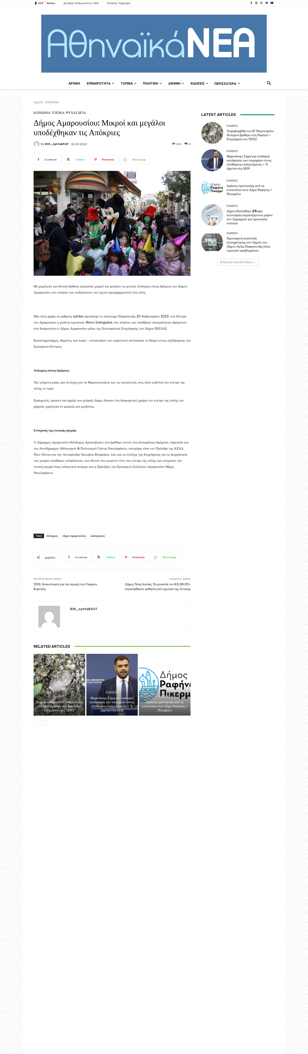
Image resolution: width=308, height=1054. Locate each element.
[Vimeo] (266, 3)
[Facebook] (251, 3)
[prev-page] (36, 723)
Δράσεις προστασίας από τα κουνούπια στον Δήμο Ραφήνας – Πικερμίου (165, 706)
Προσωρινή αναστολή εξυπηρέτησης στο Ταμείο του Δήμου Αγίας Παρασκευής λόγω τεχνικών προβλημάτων (248, 244)
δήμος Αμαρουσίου (74, 535)
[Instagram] (256, 3)
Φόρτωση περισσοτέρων (236, 262)
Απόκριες (52, 535)
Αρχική (38, 102)
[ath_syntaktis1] (37, 144)
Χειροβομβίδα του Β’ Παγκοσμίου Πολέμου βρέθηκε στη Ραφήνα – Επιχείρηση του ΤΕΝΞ (59, 706)
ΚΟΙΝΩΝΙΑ (52, 102)
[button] (269, 83)
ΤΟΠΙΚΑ (58, 113)
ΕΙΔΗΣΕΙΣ (58, 696)
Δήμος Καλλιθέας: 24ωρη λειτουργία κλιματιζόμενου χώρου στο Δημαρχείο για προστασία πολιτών (249, 217)
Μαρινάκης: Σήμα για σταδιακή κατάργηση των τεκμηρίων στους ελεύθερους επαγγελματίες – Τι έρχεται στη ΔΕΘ (112, 704)
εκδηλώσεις (98, 535)
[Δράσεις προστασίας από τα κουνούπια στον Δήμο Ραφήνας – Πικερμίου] (165, 685)
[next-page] (43, 723)
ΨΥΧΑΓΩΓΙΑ (76, 113)
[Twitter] (261, 3)
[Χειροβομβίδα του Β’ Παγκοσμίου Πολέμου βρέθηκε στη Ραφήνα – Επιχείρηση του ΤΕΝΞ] (59, 685)
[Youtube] (271, 3)
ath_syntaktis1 (56, 143)
